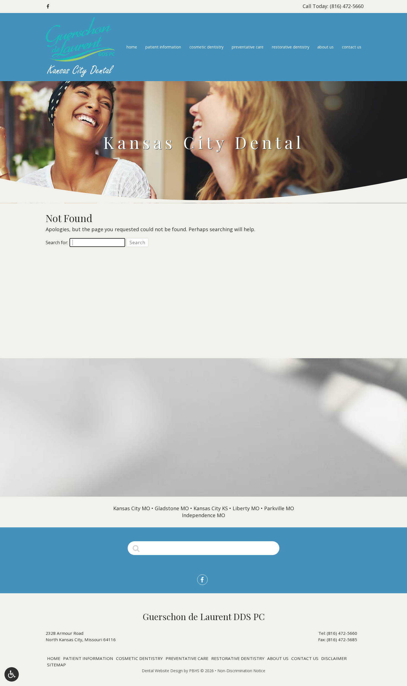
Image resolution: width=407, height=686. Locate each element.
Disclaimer (334, 658)
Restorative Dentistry (290, 47)
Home (132, 47)
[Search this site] (136, 548)
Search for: (57, 242)
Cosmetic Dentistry (206, 47)
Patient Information (163, 47)
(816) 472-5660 (342, 633)
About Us (325, 47)
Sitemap (56, 664)
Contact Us (351, 47)
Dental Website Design (162, 670)
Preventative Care (248, 47)
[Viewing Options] (11, 674)
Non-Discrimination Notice (241, 670)
